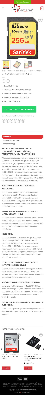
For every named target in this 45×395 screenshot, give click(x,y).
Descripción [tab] (7, 137)
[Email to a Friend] (15, 121)
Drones (5, 385)
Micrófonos (38, 385)
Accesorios (30, 383)
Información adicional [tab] (11, 140)
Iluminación (14, 385)
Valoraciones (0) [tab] (9, 144)
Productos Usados (18, 383)
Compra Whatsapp (22, 2)
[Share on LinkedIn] (23, 121)
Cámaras (38, 383)
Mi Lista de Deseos (36, 386)
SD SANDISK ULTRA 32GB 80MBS (10, 357)
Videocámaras (24, 386)
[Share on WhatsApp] (3, 121)
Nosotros (6, 383)
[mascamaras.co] (22, 8)
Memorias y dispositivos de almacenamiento (25, 71)
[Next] (40, 38)
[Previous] (5, 38)
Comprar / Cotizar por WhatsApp (19, 109)
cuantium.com (27, 392)
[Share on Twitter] (11, 121)
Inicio (4, 71)
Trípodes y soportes (10, 386)
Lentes (21, 385)
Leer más (6, 368)
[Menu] (3, 8)
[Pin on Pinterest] (19, 121)
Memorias (29, 385)
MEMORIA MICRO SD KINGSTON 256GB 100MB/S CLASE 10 (33, 358)
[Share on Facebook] (7, 121)
